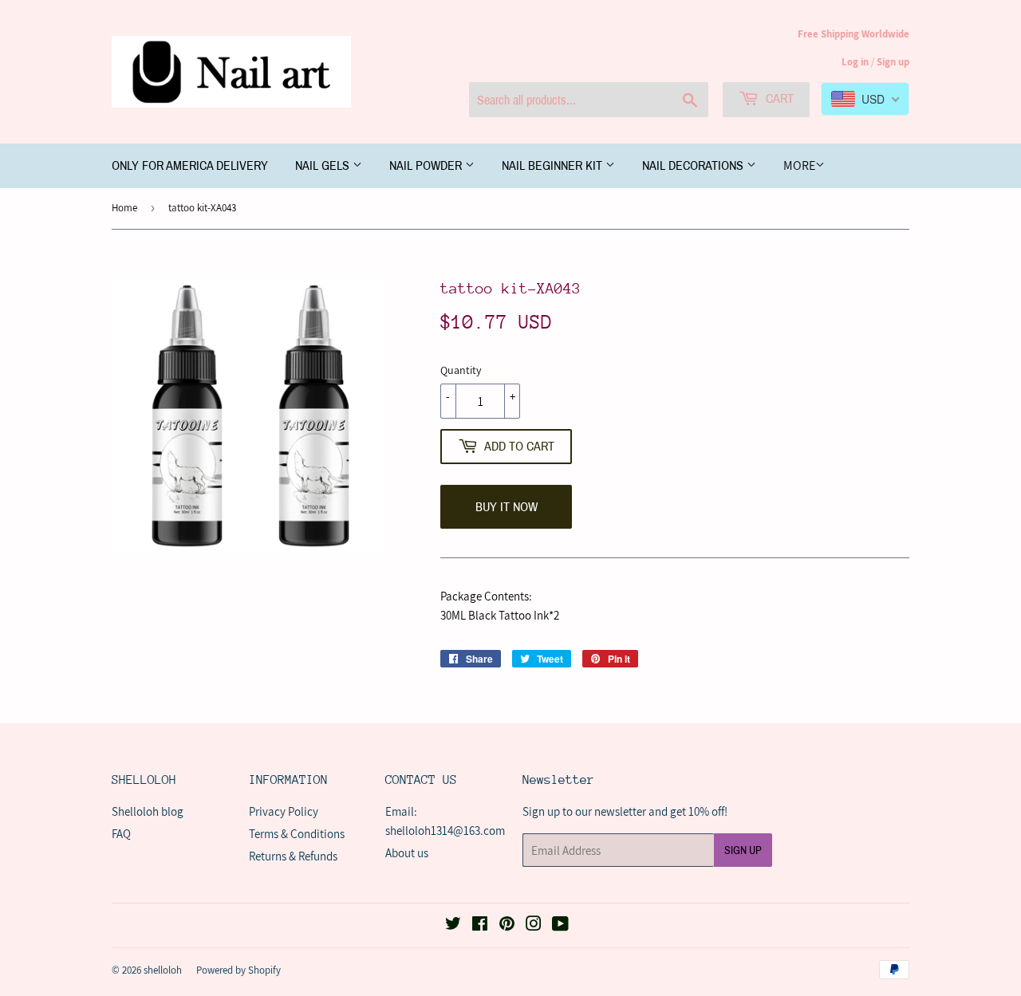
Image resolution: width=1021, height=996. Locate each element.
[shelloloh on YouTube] (560, 925)
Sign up (893, 62)
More (799, 165)
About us (406, 852)
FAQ (121, 833)
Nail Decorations (694, 165)
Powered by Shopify (238, 970)
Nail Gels (324, 165)
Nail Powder (427, 165)
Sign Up (743, 850)
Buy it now (506, 507)
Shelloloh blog (147, 811)
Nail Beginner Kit (553, 165)
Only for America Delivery (190, 165)
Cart (778, 98)
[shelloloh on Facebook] (479, 925)
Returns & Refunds (293, 856)
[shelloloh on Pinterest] (507, 925)
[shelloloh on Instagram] (534, 925)
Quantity (460, 370)
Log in (855, 62)
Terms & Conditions (297, 833)
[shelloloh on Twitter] (453, 925)
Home (124, 208)
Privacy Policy (283, 811)
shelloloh (163, 970)
